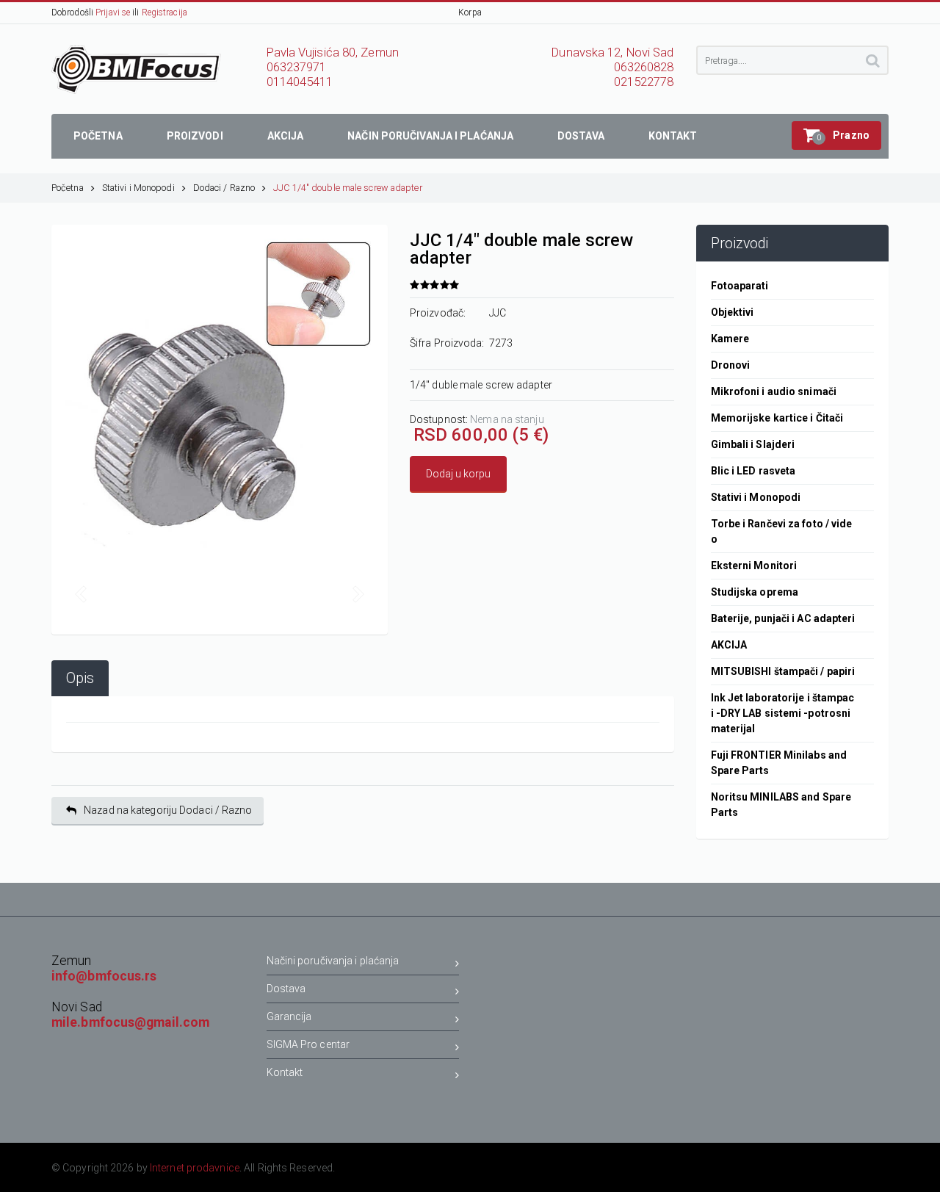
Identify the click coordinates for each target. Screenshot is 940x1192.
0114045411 (300, 82)
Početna (67, 187)
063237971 (297, 67)
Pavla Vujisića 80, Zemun (333, 52)
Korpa (470, 12)
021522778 (644, 82)
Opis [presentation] (80, 678)
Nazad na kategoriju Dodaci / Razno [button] (168, 810)
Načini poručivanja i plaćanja (333, 961)
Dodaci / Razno (224, 187)
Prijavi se (112, 12)
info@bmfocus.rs (104, 976)
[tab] (80, 678)
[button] (836, 135)
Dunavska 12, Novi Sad (612, 52)
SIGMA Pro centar (308, 1044)
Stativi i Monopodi (138, 187)
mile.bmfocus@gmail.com (130, 1022)
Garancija (289, 1016)
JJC (497, 313)
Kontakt (285, 1072)
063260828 (644, 67)
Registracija (164, 12)
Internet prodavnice (194, 1168)
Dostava (286, 988)
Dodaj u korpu (458, 474)
